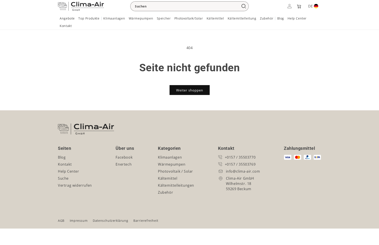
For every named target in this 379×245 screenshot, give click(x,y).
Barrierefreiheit (145, 220)
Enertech (124, 164)
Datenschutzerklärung (110, 220)
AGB (61, 220)
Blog (62, 157)
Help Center (68, 171)
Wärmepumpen (172, 164)
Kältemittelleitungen (176, 185)
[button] (298, 6)
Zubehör (165, 192)
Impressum (79, 220)
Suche (63, 178)
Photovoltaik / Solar (175, 171)
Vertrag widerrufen (75, 185)
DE (310, 6)
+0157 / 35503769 (240, 164)
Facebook (124, 157)
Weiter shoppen (189, 90)
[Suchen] (243, 6)
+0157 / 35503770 (240, 157)
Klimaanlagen (170, 157)
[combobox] (189, 6)
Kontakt (65, 164)
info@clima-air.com (243, 171)
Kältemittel (167, 178)
